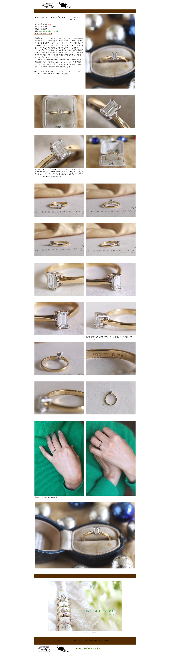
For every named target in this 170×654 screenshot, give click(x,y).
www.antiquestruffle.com (91, 643)
